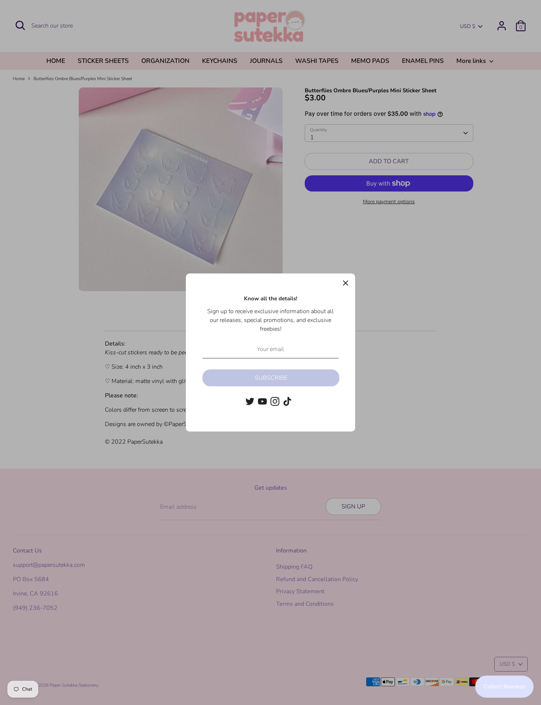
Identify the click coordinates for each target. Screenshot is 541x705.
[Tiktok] (287, 401)
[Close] (345, 283)
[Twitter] (249, 401)
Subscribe (271, 378)
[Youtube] (262, 401)
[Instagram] (274, 401)
